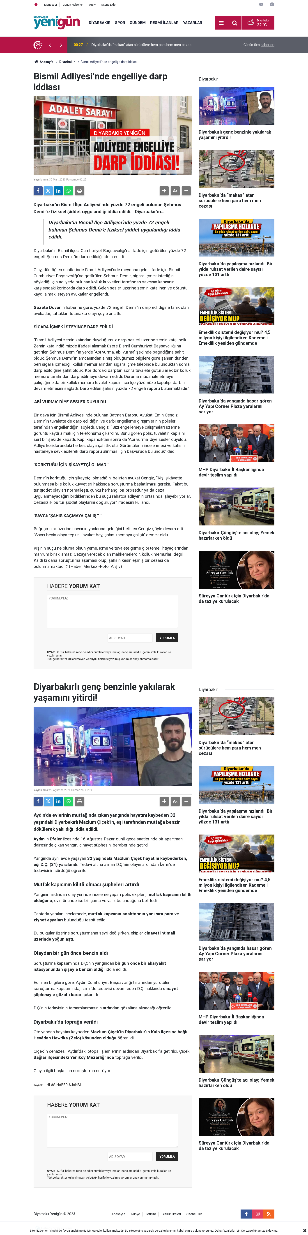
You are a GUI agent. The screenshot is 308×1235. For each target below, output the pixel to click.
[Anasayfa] (36, 4)
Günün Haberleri (73, 4)
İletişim (151, 1214)
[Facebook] (38, 190)
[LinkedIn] (58, 190)
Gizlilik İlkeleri (171, 1214)
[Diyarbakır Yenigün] (57, 22)
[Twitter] (48, 190)
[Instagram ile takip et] (257, 1214)
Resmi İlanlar (164, 22)
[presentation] (49, 45)
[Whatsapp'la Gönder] (68, 190)
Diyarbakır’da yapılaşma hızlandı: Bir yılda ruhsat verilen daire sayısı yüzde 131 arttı (149, 45)
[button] (164, 190)
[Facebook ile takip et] (246, 1214)
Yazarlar (192, 22)
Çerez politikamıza (253, 1230)
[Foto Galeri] (271, 4)
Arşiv (92, 4)
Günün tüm (259, 45)
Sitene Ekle (108, 4)
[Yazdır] (79, 190)
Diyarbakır (99, 22)
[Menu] (221, 23)
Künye (135, 1214)
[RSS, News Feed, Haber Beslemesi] (268, 1214)
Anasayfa (46, 62)
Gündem (138, 22)
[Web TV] (261, 4)
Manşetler (50, 4)
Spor (120, 22)
